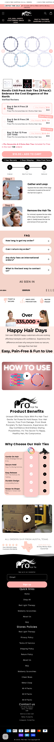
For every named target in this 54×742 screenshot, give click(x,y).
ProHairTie (29, 717)
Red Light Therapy (27, 605)
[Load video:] (27, 376)
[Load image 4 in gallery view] (37, 83)
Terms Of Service (27, 643)
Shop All (27, 599)
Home (27, 594)
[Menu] (3, 13)
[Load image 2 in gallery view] (17, 83)
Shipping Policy (27, 649)
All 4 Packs (27, 688)
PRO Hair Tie (25, 739)
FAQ (27, 622)
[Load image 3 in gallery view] (27, 83)
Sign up (27, 584)
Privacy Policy (27, 637)
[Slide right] (51, 51)
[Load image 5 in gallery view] (46, 83)
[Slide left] (3, 51)
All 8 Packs (27, 700)
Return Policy (27, 654)
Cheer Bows (27, 677)
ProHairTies (31, 720)
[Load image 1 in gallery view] (7, 83)
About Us (27, 616)
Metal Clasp (27, 683)
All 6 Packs (27, 694)
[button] (45, 13)
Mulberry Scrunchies (27, 611)
